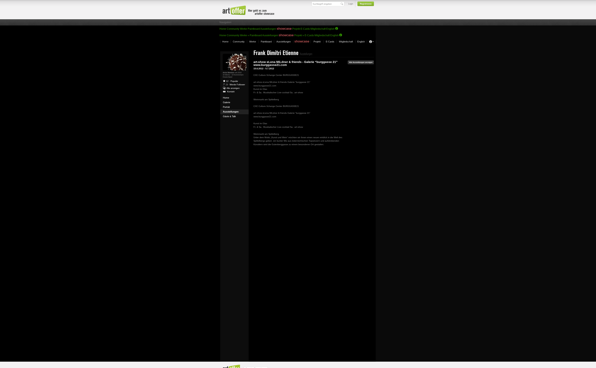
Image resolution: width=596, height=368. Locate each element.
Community (233, 29)
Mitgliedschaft (318, 29)
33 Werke (226, 75)
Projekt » (299, 35)
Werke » (244, 35)
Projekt (296, 29)
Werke (243, 29)
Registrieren (366, 4)
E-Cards (305, 29)
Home (222, 29)
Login (350, 4)
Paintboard (254, 29)
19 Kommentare (238, 75)
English (330, 29)
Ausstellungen (268, 29)
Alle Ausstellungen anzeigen (360, 62)
